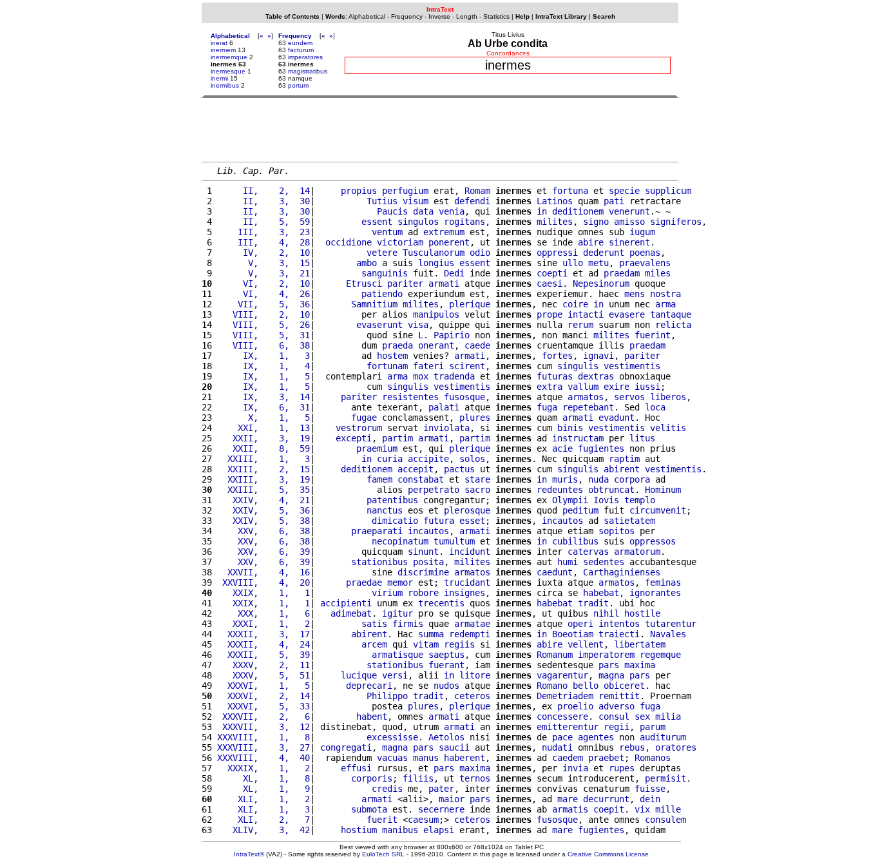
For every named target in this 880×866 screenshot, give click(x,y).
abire (591, 242)
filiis (418, 778)
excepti (354, 438)
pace (562, 737)
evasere (627, 314)
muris (565, 479)
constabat (420, 479)
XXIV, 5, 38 (263, 520)
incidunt (469, 551)
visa (418, 325)
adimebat (351, 613)
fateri (428, 366)
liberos (668, 397)
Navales (668, 634)
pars (608, 665)
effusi (356, 768)
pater (441, 789)
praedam (622, 273)
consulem (665, 819)
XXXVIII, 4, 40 (263, 758)
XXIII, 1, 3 (263, 459)
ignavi (598, 356)
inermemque (229, 57)
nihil (606, 613)
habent (371, 716)
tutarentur (670, 624)
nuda (598, 479)
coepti (552, 273)
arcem (374, 644)
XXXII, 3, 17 (263, 634)
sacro (477, 490)
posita (428, 562)
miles (658, 273)
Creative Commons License (608, 854)
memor (400, 582)
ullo (572, 263)
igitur (397, 613)
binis (570, 428)
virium (387, 593)
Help (522, 16)
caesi (549, 283)
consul (613, 716)
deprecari (369, 685)
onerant (436, 345)
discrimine (423, 572)
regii (616, 727)
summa (431, 634)
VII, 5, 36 (263, 304)
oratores (675, 747)
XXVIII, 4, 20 (263, 582)
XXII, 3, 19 (263, 438)
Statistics (496, 16)
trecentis (441, 603)
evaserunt (379, 325)
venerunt (629, 211)
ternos (474, 778)
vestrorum (359, 428)
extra (549, 386)
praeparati (377, 531)
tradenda (454, 376)
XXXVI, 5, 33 (263, 706)
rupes (622, 768)
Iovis (606, 500)
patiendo (382, 294)
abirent (622, 469)
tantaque (670, 314)
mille (668, 809)
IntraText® (249, 854)
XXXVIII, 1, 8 (263, 737)
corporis (371, 778)
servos (629, 397)
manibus (400, 830)
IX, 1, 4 (263, 366)
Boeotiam (572, 634)
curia (390, 459)
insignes (464, 593)
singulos (418, 221)
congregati (346, 747)
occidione (348, 242)
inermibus (225, 85)
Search (604, 16)
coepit (608, 809)
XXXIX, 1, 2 (263, 768)
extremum (443, 232)
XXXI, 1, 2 (263, 624)
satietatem (629, 520)
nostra (665, 294)
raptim (624, 459)
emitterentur (567, 727)
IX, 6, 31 (263, 407)
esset (472, 520)
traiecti (619, 634)
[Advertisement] (440, 130)
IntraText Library (561, 16)
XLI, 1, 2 (263, 799)
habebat (601, 593)
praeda (397, 345)
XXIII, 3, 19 (263, 479)
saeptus (446, 655)
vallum (583, 386)
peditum (580, 510)
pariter (405, 283)
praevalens (645, 263)
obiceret (624, 685)
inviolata (446, 428)
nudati (557, 747)
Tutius (382, 201)
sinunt (423, 551)
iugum (642, 232)
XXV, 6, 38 (263, 531)
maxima (639, 665)
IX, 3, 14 (263, 397)
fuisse (650, 789)
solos (472, 459)
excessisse (392, 737)
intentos (619, 624)
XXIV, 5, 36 (263, 510)
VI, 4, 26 (263, 294)
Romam (477, 191)
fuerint (653, 335)
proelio (575, 706)
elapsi (438, 830)
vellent (586, 644)
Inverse (439, 16)
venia (451, 211)
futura (438, 520)
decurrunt (606, 799)
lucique (359, 675)
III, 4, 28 (263, 242)
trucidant (467, 582)
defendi (472, 201)
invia (575, 768)
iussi (647, 386)
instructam (578, 438)
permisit (665, 778)
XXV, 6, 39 (263, 551)
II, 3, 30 (263, 201)
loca (655, 407)
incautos (562, 520)
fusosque (464, 397)
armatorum (637, 551)
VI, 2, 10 (263, 283)
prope (549, 314)
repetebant (588, 407)
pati (614, 201)
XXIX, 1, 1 (263, 593)
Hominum (663, 490)
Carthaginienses (621, 572)
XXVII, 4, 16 (263, 572)
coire (575, 304)
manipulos (436, 314)
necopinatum (400, 541)
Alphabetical (367, 16)
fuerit (382, 819)
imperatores (305, 57)
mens (634, 294)
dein (650, 799)
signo (596, 221)
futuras (555, 376)
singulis (577, 366)
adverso (616, 706)
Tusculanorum (433, 252)
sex (642, 716)
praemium (376, 448)
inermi (219, 78)
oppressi (557, 252)
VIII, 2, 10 (263, 314)
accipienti (346, 603)
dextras (596, 376)
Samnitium (374, 304)
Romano (552, 685)
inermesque (228, 71)
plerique (469, 304)
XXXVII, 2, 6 (263, 716)
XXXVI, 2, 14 (263, 696)
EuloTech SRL (383, 854)
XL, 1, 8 (263, 778)
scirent (467, 366)
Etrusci (364, 283)
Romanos (653, 758)
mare (567, 799)
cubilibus (575, 541)
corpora (632, 479)
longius (436, 263)
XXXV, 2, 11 (263, 665)
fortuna (570, 191)
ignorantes (655, 593)
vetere (382, 252)
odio (480, 252)
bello (585, 685)
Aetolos (446, 737)
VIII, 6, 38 (263, 345)
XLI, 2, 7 (263, 819)
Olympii (570, 500)
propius (359, 191)
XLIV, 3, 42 (263, 830)
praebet (606, 758)
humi (567, 562)
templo (639, 500)
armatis (570, 809)
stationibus (379, 562)
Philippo (387, 696)
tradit (593, 603)
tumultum (454, 541)
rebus (632, 747)
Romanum (555, 655)
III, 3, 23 (263, 232)
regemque (660, 655)
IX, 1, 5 (263, 376)
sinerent (629, 242)
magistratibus (307, 71)
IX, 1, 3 (263, 356)
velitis (668, 428)
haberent (464, 758)
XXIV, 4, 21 (263, 500)
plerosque (467, 510)
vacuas (392, 758)
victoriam (400, 242)
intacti (586, 314)
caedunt (555, 572)
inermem (223, 49)
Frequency (407, 16)
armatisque (397, 655)
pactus (459, 469)
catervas (588, 551)
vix (642, 809)
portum (298, 85)
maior (451, 799)
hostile (642, 613)
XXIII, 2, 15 (263, 469)
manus (426, 758)
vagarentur (562, 675)
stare (477, 479)
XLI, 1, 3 (263, 809)
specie (624, 191)
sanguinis (384, 273)
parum (652, 727)
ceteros (472, 696)
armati (443, 283)
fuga (547, 407)
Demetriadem (565, 696)
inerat (219, 42)
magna (611, 675)
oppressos (652, 541)
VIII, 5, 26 (263, 325)
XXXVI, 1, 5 (263, 685)
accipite (428, 459)
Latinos (555, 201)
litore (474, 675)
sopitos (616, 531)
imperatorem (606, 655)
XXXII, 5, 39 (263, 655)
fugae (364, 417)
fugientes (601, 448)
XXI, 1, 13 (263, 428)
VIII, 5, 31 (263, 335)
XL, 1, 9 (263, 789)
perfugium (405, 191)
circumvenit (657, 510)
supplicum (668, 191)
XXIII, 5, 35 (263, 490)
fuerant (446, 665)
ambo (366, 263)
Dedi (454, 273)
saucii (454, 747)
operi (580, 624)
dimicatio (395, 520)
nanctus (385, 510)
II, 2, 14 (263, 191)
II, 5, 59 (263, 221)
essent (376, 221)
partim (397, 438)
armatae (472, 624)
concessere (562, 716)
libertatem (639, 644)
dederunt (603, 252)
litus (642, 438)
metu (598, 263)
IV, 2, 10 (263, 252)
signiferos (676, 221)
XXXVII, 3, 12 (263, 727)
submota (369, 809)
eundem (300, 42)
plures (474, 417)
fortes (557, 356)
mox (420, 376)
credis (387, 789)
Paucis (392, 211)
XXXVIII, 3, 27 (263, 747)
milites (555, 221)
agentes (596, 737)
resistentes (410, 397)
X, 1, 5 (263, 417)
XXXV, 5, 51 (263, 675)
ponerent (449, 242)
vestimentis (632, 366)
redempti (469, 634)
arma (665, 304)
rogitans (464, 221)
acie (562, 448)
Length (466, 16)
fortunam (387, 366)
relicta (673, 325)
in (542, 211)
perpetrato (433, 490)
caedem (567, 758)
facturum (301, 49)
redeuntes (560, 490)
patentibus (392, 500)
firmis (407, 624)
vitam (426, 644)
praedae (364, 582)
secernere (441, 809)
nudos (446, 685)
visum (415, 201)
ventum (387, 232)
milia (668, 716)
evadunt (616, 417)
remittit (619, 696)
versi (395, 675)
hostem (392, 356)
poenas (644, 252)
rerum (580, 325)
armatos (586, 397)
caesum (423, 819)
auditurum (663, 737)
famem (379, 479)
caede (477, 345)
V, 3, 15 (263, 263)
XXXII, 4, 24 (263, 644)
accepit (415, 469)
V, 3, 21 (263, 273)
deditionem (578, 211)
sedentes (603, 562)
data (423, 211)
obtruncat (611, 490)
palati (443, 407)
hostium (359, 830)
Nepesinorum (601, 283)
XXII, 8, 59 (263, 448)
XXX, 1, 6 (263, 613)
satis (374, 624)
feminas (663, 582)
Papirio (452, 335)
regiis (459, 644)
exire (616, 386)
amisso (629, 221)
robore (423, 593)
